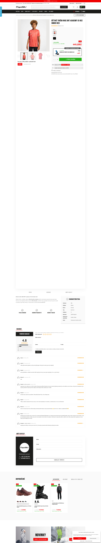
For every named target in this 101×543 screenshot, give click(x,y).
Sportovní (72, 309)
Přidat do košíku (71, 59)
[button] (73, 7)
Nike (71, 303)
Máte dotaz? (69, 292)
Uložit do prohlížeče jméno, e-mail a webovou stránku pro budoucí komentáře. (50, 349)
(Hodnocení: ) (60, 25)
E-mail (62, 344)
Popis (30, 292)
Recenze (49, 292)
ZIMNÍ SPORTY (27, 11)
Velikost (54, 35)
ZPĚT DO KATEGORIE (80, 15)
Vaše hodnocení (38, 334)
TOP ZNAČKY (51, 11)
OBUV (22, 11)
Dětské (72, 305)
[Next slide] (48, 56)
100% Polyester (73, 314)
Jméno (36, 344)
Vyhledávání (63, 7)
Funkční (72, 317)
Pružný (75, 317)
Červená (72, 307)
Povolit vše (80, 538)
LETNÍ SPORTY (34, 11)
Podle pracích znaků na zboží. (76, 320)
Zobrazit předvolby (93, 538)
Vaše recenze (38, 337)
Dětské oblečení (28, 15)
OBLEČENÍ (17, 11)
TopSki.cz (18, 15)
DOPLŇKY (41, 11)
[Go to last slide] (19, 56)
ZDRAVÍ (45, 11)
